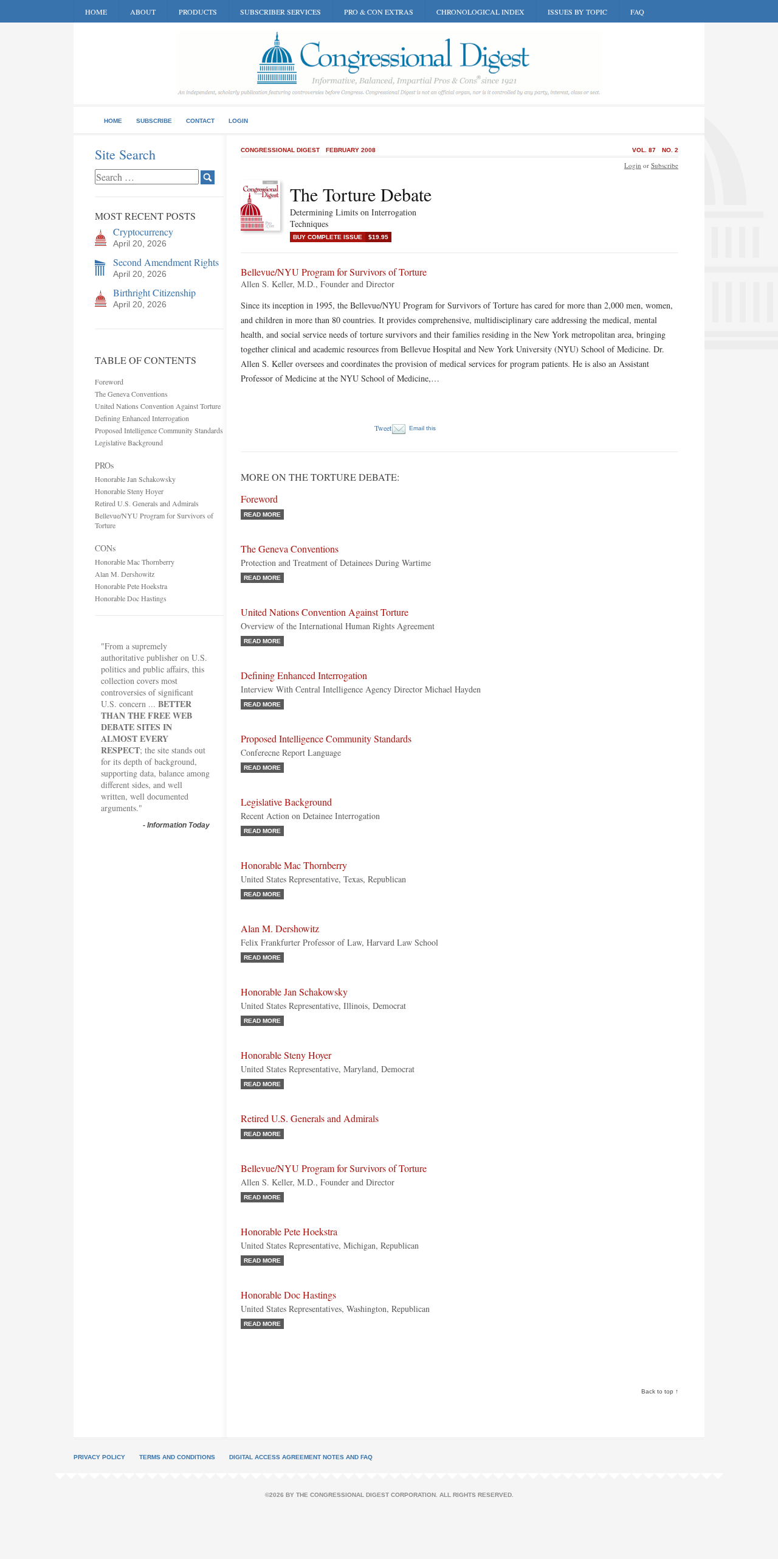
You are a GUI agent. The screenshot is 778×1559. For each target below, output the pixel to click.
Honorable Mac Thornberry (134, 562)
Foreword (109, 381)
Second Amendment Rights (166, 262)
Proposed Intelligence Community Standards (159, 430)
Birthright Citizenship (154, 292)
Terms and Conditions (177, 1457)
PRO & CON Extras (378, 11)
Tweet (382, 428)
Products (198, 11)
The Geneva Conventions (131, 394)
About (143, 11)
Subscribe (154, 120)
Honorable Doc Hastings (131, 598)
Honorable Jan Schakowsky (135, 479)
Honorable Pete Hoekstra (131, 586)
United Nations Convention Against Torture (158, 406)
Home (96, 11)
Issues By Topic (577, 11)
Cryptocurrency (143, 231)
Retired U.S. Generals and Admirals (147, 503)
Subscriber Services (280, 11)
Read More (262, 514)
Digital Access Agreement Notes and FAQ (301, 1457)
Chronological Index (480, 11)
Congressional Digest (280, 150)
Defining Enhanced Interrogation (142, 418)
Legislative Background (129, 442)
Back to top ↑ (659, 1391)
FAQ (637, 11)
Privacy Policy (99, 1457)
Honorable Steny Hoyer (129, 491)
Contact (200, 120)
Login (238, 120)
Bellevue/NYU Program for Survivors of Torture (334, 1168)
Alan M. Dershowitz (124, 574)
